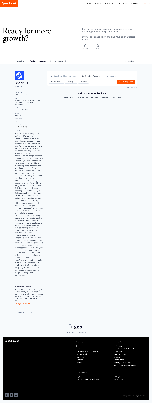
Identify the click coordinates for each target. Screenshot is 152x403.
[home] (9, 3)
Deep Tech (118, 351)
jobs (21, 61)
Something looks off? (25, 312)
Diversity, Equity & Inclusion (87, 379)
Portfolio (79, 349)
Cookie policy (81, 332)
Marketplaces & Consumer (124, 362)
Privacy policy (70, 332)
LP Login (117, 376)
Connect (134, 3)
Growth (117, 357)
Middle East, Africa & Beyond (125, 365)
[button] (98, 3)
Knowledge (123, 3)
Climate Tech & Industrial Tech (126, 349)
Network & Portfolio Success (87, 351)
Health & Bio (119, 360)
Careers (79, 362)
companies (38, 61)
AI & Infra (118, 346)
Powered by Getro (131, 87)
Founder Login (119, 379)
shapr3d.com (19, 86)
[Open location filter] (132, 76)
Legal (78, 376)
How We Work (110, 3)
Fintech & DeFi (120, 354)
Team (89, 3)
